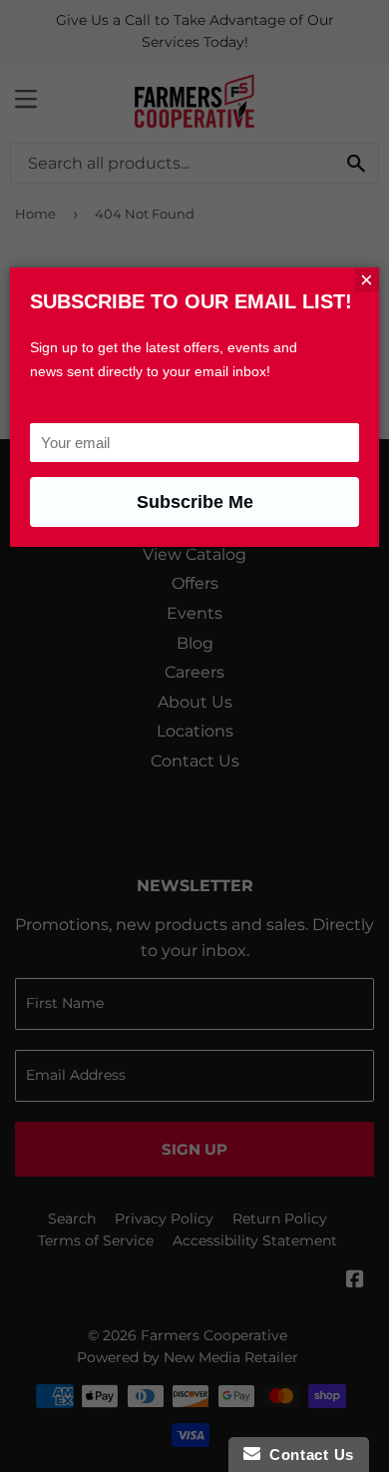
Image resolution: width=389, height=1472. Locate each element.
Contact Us (307, 1454)
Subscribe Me (195, 502)
